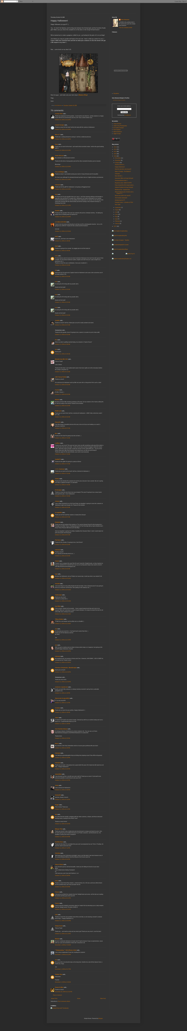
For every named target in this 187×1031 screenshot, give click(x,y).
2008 (115, 156)
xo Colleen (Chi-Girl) (60, 222)
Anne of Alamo (59, 864)
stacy (56, 880)
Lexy (56, 255)
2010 (115, 151)
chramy (57, 501)
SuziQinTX (58, 459)
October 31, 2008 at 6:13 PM (62, 809)
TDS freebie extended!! (121, 197)
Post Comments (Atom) (64, 1001)
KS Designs (58, 490)
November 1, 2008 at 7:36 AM (63, 945)
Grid (56, 194)
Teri (56, 339)
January (117, 223)
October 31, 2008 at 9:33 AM (62, 555)
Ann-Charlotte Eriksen (61, 729)
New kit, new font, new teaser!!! (123, 169)
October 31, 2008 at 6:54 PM (62, 836)
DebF (56, 236)
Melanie (57, 399)
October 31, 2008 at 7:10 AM (62, 438)
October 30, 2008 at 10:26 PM (63, 119)
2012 (115, 147)
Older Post (103, 998)
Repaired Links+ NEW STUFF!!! (123, 183)
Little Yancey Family (60, 377)
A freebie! (117, 173)
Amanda (57, 583)
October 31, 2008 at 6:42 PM (62, 823)
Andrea (57, 478)
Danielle (57, 210)
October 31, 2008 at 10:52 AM (63, 601)
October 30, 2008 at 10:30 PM (63, 129)
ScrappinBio (58, 512)
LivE (56, 914)
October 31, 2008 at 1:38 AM (62, 241)
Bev (56, 433)
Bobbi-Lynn (58, 411)
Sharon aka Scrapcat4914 (62, 698)
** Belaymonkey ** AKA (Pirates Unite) (65, 950)
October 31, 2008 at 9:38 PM (62, 875)
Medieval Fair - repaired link (122, 189)
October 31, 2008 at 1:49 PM (62, 723)
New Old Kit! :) (118, 176)
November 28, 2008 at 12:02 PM (63, 991)
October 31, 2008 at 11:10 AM (63, 614)
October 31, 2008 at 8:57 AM (62, 534)
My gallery (116, 93)
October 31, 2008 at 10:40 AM (63, 578)
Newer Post (54, 998)
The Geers (58, 540)
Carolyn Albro (59, 113)
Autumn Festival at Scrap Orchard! (124, 187)
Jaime (56, 717)
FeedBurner (128, 115)
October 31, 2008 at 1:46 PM (62, 712)
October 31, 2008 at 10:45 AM (63, 589)
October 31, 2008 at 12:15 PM (63, 640)
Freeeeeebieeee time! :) (121, 180)
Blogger (101, 1018)
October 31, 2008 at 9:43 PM (62, 886)
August (117, 209)
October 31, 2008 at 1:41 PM (62, 702)
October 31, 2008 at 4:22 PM (62, 780)
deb (56, 814)
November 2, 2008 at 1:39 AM (63, 982)
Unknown (57, 184)
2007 (115, 226)
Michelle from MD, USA (61, 359)
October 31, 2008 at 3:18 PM (62, 757)
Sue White (58, 606)
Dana (56, 144)
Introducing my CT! (120, 200)
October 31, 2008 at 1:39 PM (62, 693)
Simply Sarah (58, 926)
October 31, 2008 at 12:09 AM (63, 231)
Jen (56, 349)
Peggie (57, 804)
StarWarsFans (59, 842)
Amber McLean (59, 155)
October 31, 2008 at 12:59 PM (63, 681)
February (117, 221)
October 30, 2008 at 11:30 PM (63, 189)
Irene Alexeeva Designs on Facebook (119, 100)
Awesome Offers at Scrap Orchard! (124, 178)
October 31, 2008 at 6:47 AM (62, 428)
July (116, 212)
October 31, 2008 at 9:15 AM (62, 544)
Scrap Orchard (117, 123)
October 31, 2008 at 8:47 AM (62, 517)
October (117, 162)
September (118, 207)
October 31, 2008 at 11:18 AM (63, 623)
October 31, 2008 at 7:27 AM (62, 463)
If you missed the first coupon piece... (124, 185)
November (118, 160)
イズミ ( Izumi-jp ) (59, 469)
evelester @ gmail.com (61, 687)
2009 (115, 153)
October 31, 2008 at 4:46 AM (62, 354)
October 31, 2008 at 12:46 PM (63, 672)
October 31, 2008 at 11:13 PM (63, 933)
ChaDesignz (58, 595)
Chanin (57, 561)
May (116, 216)
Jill (56, 270)
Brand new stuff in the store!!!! (122, 195)
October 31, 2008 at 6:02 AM (62, 394)
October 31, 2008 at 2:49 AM (62, 250)
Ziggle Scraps (117, 133)
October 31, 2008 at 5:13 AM (62, 371)
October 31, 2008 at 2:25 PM (62, 738)
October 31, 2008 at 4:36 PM (62, 789)
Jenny (56, 785)
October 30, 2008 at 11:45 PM (63, 216)
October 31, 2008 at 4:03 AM (62, 276)
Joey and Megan (59, 172)
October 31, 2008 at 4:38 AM (62, 344)
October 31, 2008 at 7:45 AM (62, 496)
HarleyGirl (58, 795)
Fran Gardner (117, 129)
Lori (56, 281)
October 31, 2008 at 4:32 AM (62, 334)
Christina (57, 853)
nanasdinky (58, 774)
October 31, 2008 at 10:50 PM (63, 920)
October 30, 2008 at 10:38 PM (63, 139)
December (118, 158)
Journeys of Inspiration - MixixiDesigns (66, 667)
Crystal (57, 390)
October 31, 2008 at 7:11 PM (62, 848)
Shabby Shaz (58, 974)
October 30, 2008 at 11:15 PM (63, 179)
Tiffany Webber (59, 619)
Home (78, 998)
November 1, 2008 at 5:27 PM (63, 969)
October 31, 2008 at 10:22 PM (63, 909)
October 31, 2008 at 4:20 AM (62, 289)
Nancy (57, 743)
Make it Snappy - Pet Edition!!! (123, 171)
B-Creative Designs (118, 127)
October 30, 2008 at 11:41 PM (63, 205)
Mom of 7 (57, 134)
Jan (56, 629)
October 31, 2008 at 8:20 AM (62, 507)
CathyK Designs (59, 125)
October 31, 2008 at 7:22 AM (62, 454)
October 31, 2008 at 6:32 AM (62, 417)
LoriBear (57, 443)
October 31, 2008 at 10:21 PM (63, 898)
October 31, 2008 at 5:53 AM (62, 384)
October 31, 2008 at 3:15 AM (62, 265)
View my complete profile (125, 27)
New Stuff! (117, 204)
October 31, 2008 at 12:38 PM (63, 662)
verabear (57, 708)
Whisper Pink (58, 829)
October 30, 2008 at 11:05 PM (63, 166)
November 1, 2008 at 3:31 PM (63, 954)
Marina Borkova (117, 131)
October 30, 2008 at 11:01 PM (63, 150)
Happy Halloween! (120, 167)
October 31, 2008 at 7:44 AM (62, 484)
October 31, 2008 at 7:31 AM (62, 473)
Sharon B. (57, 422)
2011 (115, 149)
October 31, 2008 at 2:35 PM (62, 748)
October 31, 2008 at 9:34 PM (62, 859)
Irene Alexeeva (125, 19)
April (116, 219)
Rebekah (57, 522)
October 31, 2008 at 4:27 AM (62, 325)
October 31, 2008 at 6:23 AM (62, 405)
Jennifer (57, 320)
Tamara (57, 892)
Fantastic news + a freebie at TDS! (124, 202)
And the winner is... (120, 164)
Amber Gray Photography (120, 125)
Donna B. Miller (59, 987)
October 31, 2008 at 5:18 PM (62, 799)
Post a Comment (57, 995)
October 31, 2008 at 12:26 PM (63, 651)
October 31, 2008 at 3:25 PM (62, 769)
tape (56, 574)
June (116, 214)
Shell (56, 246)
